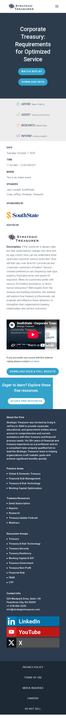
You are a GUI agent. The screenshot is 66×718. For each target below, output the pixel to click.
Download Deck (32, 81)
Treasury (14, 538)
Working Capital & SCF (21, 558)
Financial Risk (17, 572)
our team (34, 361)
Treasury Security (19, 548)
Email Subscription (19, 503)
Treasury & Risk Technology (24, 483)
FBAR (12, 577)
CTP (11, 582)
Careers (33, 698)
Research (14, 513)
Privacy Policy (33, 667)
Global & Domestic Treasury (24, 473)
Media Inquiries (33, 688)
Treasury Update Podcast (23, 517)
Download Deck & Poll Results (33, 371)
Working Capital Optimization (25, 488)
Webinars (14, 522)
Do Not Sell (33, 708)
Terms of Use (33, 677)
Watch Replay (31, 71)
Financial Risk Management (24, 478)
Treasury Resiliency (20, 553)
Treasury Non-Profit (20, 567)
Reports (13, 508)
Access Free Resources (26, 401)
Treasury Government (21, 563)
